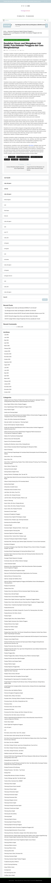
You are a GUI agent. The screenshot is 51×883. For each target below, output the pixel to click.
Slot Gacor (6, 210)
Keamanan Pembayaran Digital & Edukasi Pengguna (16, 40)
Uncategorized (7, 870)
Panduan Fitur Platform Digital (11, 626)
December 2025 (7, 353)
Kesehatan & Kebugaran (9, 544)
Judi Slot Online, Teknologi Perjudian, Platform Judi (15, 497)
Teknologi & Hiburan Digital (10, 789)
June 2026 (6, 337)
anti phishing (12, 157)
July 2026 (6, 334)
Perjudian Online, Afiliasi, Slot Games (12, 695)
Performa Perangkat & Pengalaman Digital (13, 693)
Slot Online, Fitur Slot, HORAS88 (11, 742)
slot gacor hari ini (8, 275)
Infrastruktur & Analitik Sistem (11, 486)
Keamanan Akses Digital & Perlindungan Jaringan (15, 517)
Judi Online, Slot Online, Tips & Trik (12, 492)
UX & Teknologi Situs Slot (10, 872)
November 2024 (7, 389)
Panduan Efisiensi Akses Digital (11, 624)
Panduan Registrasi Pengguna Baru (12, 666)
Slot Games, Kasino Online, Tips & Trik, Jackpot (14, 732)
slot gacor (6, 243)
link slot (6, 216)
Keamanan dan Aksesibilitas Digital (12, 522)
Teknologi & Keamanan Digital (11, 794)
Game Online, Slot (8, 459)
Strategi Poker (7, 772)
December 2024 (7, 386)
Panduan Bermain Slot (9, 607)
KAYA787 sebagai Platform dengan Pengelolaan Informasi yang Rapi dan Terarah (22, 318)
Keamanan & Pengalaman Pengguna (12, 514)
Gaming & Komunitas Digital (10, 469)
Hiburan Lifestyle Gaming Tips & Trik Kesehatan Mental (16, 481)
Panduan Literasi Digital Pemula (11, 639)
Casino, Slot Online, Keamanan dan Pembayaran (14, 419)
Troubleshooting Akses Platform (11, 861)
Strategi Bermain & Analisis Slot (11, 760)
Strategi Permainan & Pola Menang (12, 767)
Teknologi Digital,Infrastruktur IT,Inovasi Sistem (14, 830)
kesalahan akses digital (36, 157)
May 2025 (6, 373)
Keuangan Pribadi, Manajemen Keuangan (13, 558)
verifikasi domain (24, 159)
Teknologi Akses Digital (9, 811)
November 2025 (7, 356)
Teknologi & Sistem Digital (10, 802)
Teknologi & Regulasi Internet (10, 800)
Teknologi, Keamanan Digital (10, 856)
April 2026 (6, 343)
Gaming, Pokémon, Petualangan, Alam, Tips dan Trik (15, 474)
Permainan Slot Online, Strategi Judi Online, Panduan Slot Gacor (18, 712)
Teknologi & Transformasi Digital (11, 808)
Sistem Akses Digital (9, 721)
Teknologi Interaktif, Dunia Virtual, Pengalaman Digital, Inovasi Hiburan (20, 839)
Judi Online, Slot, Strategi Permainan (12, 495)
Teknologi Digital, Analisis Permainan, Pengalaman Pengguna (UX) (19, 827)
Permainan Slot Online (9, 709)
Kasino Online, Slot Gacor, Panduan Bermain (14, 503)
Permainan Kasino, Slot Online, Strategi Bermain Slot (16, 701)
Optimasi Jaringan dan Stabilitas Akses (13, 578)
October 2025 (7, 359)
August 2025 (7, 364)
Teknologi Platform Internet (10, 845)
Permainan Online (8, 704)
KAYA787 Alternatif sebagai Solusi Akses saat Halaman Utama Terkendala (24, 1)
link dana (31, 145)
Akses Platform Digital (9, 409)
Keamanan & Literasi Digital (10, 511)
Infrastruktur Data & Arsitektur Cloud (12, 489)
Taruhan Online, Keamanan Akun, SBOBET (13, 781)
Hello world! (20, 326)
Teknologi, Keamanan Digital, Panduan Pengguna (15, 859)
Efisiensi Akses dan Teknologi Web (12, 438)
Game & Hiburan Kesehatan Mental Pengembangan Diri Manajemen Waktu (20, 447)
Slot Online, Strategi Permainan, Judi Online (13, 750)
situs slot (6, 237)
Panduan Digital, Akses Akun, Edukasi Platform (14, 618)
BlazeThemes (39, 880)
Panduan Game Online (9, 629)
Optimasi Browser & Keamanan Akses (12, 576)
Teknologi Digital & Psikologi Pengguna (13, 824)
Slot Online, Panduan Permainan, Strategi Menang (15, 748)
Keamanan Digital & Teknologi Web (12, 530)
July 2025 (6, 367)
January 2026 (7, 351)
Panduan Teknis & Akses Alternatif (12, 673)
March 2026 (6, 345)
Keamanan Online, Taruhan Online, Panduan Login (15, 536)
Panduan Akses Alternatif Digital (11, 594)
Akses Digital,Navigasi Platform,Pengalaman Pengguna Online (18, 407)
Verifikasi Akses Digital (9, 875)
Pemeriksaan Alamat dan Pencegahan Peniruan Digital (16, 676)
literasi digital (14, 159)
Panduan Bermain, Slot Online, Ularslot (12, 613)
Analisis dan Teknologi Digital (11, 412)
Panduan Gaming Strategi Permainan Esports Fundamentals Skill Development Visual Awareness (25, 636)
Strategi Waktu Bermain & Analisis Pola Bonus (14, 775)
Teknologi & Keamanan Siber (10, 797)
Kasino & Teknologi (8, 500)
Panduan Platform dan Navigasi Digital (12, 661)
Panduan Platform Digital (9, 664)
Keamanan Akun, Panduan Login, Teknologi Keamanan (16, 519)
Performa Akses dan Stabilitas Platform (13, 690)
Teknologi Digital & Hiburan (10, 819)
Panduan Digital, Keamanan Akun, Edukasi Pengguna (15, 621)
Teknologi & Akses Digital (10, 783)
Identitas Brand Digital (9, 484)
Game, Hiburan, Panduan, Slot (10, 466)
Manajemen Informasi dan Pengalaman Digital (14, 570)
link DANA (7, 159)
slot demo (6, 259)
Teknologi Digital (8, 816)
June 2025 (6, 370)
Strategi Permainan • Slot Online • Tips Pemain (14, 770)
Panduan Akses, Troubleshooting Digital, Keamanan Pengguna (18, 604)
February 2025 (7, 381)
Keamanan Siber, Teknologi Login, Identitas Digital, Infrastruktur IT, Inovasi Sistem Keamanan (24, 541)
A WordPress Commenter (10, 326)
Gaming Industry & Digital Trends (11, 471)
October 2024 (7, 392)
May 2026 (6, 340)
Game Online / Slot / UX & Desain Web (12, 456)
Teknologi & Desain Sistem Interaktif (12, 786)
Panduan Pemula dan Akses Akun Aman (13, 646)
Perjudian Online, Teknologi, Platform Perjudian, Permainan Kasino (19, 698)
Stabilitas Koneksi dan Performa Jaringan (13, 753)
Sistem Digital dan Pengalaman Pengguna (13, 724)
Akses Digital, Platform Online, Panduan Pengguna (15, 404)
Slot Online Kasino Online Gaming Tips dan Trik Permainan (17, 735)
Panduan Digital (7, 615)
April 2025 (6, 375)
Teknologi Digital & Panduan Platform (12, 822)
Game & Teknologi (8, 449)
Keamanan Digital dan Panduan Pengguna (13, 533)
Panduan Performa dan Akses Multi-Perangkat (14, 658)
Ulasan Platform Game (9, 867)
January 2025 (7, 384)
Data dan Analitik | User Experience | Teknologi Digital (16, 422)
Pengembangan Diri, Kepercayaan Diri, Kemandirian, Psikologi (17, 679)
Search (5, 297)
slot (5, 205)
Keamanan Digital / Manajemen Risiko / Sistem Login (16, 527)
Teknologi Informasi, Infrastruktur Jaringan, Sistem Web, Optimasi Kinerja (20, 833)
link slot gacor (7, 199)
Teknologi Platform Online (10, 848)
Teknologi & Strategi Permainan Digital (12, 805)
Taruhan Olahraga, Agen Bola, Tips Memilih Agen (15, 778)
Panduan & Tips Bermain (9, 585)
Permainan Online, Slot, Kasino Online (12, 706)
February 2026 (7, 348)
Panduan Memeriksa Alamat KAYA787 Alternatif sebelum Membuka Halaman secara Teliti (24, 313)
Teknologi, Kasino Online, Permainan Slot (13, 853)
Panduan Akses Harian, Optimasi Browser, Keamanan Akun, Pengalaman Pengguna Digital (24, 602)
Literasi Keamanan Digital (10, 563)
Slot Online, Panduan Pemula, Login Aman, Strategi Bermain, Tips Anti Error (21, 745)
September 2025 (7, 362)
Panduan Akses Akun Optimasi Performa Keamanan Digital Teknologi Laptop (21, 591)
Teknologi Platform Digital (10, 842)
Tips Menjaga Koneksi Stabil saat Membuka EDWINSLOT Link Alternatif (20, 307)
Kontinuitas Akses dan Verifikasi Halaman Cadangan (16, 560)
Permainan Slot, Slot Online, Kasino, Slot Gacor (14, 715)
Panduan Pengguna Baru (9, 653)
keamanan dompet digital (23, 157)
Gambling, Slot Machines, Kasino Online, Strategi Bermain (17, 444)
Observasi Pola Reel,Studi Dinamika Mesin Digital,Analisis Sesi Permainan (20, 573)
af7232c (6, 50)
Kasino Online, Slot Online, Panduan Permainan (14, 506)
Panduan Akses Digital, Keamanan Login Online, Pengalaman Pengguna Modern (21, 599)
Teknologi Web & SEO (9, 850)
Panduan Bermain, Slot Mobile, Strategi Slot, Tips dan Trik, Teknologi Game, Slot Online (23, 610)
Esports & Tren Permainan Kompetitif (12, 441)
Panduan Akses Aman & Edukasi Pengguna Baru (15, 596)
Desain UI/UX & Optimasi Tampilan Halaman (14, 424)
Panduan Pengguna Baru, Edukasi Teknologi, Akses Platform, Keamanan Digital (21, 655)
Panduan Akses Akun (9, 588)
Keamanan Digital (8, 525)
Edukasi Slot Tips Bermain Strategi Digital (13, 436)
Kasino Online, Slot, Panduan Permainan (13, 508)
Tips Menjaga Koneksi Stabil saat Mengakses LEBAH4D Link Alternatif (26, 24)
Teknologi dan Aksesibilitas (10, 813)
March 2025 (6, 378)
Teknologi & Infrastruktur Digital (11, 791)
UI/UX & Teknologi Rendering (10, 864)
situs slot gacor (7, 221)
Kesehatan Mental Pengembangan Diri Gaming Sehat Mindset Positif (19, 551)
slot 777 (6, 232)
